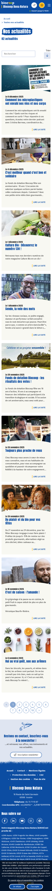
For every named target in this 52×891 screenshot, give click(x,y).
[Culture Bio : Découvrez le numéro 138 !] (26, 224)
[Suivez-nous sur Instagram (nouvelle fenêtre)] (31, 821)
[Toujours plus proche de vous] (26, 430)
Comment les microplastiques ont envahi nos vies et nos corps (25, 101)
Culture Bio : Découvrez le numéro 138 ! (21, 247)
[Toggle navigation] (49, 6)
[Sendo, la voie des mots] (26, 288)
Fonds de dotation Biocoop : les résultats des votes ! (24, 379)
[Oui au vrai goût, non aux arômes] (26, 640)
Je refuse (17, 887)
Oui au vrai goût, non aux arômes (25, 661)
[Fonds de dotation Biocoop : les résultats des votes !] (26, 357)
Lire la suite (40, 129)
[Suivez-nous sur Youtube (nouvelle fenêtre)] (22, 821)
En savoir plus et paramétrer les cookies (26, 880)
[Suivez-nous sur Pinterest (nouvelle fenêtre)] (39, 821)
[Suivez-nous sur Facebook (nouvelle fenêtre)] (5, 821)
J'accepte (35, 887)
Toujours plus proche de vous (23, 450)
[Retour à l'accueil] (8, 3)
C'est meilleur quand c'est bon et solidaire (25, 174)
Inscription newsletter (28, 755)
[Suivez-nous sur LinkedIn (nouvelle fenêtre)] (13, 821)
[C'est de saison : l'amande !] (26, 571)
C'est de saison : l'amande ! (22, 592)
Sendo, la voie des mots (20, 309)
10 (32, 710)
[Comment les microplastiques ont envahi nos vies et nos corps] (26, 79)
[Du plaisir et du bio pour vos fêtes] (26, 499)
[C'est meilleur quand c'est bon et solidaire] (26, 152)
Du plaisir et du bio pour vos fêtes (22, 521)
